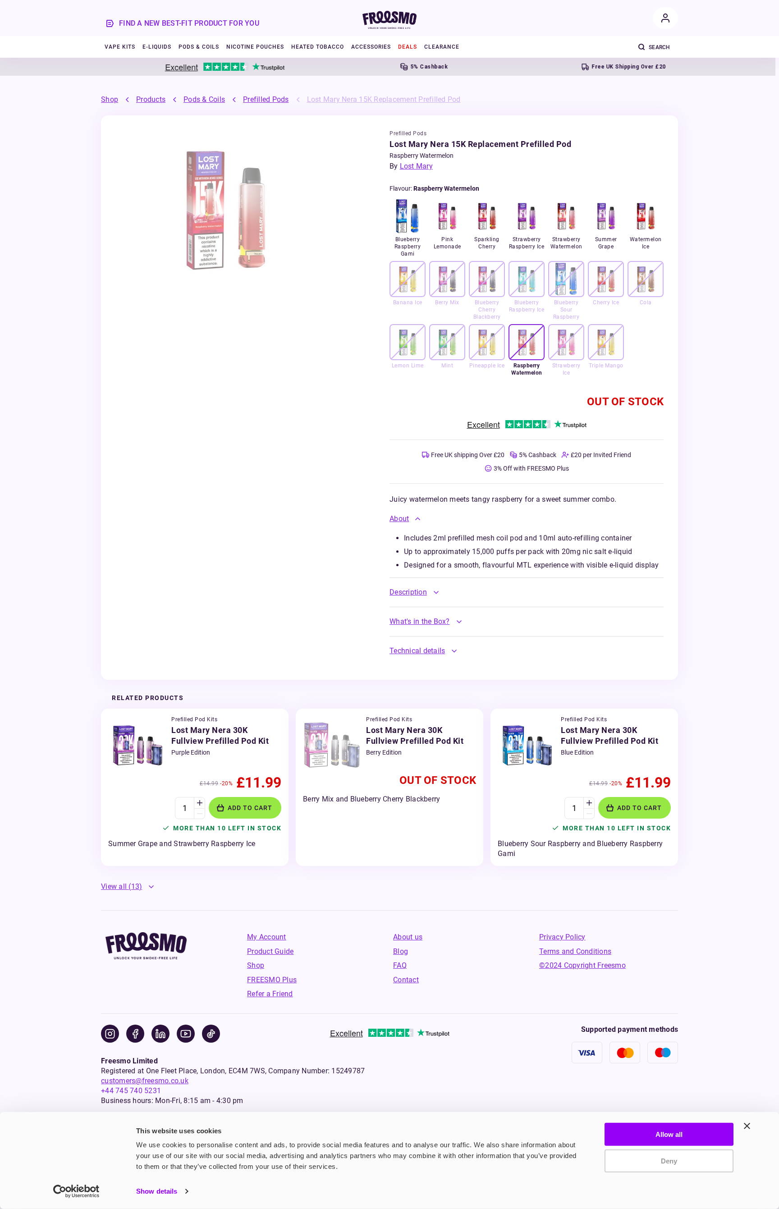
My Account (266, 937)
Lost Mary (416, 166)
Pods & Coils (204, 99)
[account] (665, 18)
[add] (199, 802)
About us (407, 937)
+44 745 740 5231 (131, 1090)
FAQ (400, 965)
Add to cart (250, 807)
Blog (400, 951)
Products (150, 99)
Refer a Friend (270, 993)
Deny (669, 1160)
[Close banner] (747, 1126)
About (399, 518)
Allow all (669, 1134)
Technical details (417, 650)
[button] (527, 518)
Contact (406, 979)
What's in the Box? (420, 621)
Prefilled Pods (266, 99)
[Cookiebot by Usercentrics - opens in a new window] (76, 1191)
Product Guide (270, 951)
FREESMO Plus (272, 979)
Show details (156, 1191)
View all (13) (121, 886)
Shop (109, 99)
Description (408, 592)
